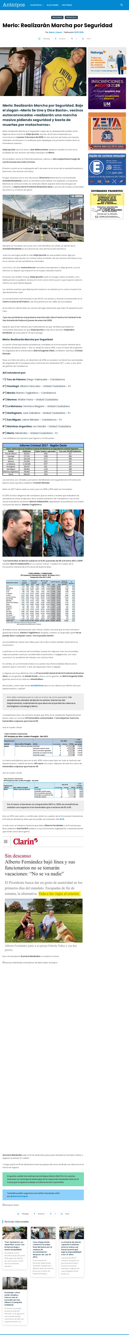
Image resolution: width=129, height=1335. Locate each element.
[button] (121, 5)
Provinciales (71, 17)
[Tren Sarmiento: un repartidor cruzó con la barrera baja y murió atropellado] (15, 1233)
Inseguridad (57, 17)
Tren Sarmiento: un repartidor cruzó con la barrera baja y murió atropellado (14, 1246)
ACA (62, 819)
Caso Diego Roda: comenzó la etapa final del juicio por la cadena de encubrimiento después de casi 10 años (42, 1249)
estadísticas (37, 685)
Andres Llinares (55, 32)
